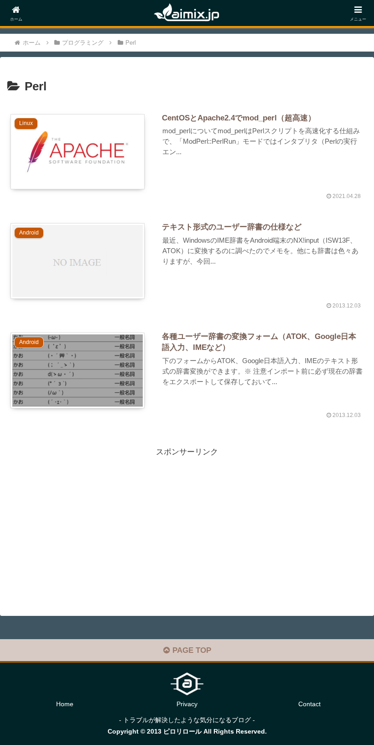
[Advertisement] (187, 523)
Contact (309, 704)
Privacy (187, 704)
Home (64, 704)
